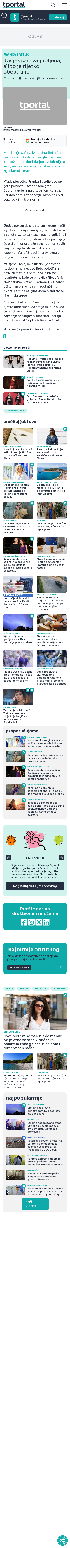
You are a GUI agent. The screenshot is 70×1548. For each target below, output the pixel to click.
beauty (23, 988)
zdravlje (40, 988)
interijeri (59, 988)
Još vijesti (31, 1204)
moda (9, 988)
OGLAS (35, 36)
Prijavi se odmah (19, 967)
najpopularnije (24, 1098)
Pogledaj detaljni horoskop (35, 886)
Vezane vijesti (35, 210)
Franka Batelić (15, 410)
